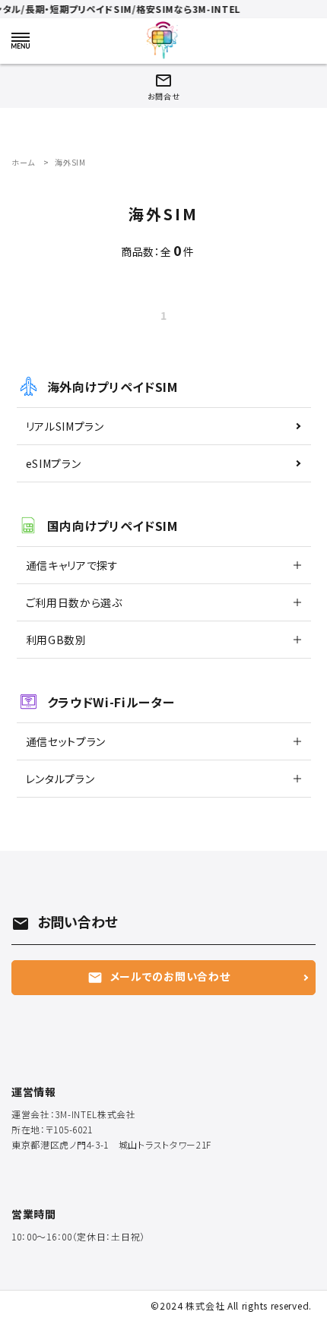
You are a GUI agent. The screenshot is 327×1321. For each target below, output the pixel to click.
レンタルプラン (60, 778)
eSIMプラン (53, 463)
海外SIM (70, 162)
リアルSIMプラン (65, 426)
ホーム (23, 162)
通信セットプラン (66, 741)
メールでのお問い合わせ (158, 977)
